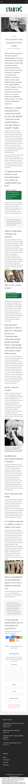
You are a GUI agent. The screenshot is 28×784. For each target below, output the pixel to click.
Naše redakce (6, 759)
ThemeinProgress (14, 776)
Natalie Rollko (18, 48)
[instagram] (15, 780)
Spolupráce (6, 765)
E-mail (14, 691)
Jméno (14, 684)
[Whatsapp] (21, 637)
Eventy (4, 757)
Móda (20, 646)
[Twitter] (10, 637)
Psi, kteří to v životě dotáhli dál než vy (12, 743)
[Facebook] (7, 637)
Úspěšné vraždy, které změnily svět (11, 730)
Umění (15, 648)
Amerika (11, 646)
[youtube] (12, 780)
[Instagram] (15, 637)
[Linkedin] (12, 637)
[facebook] (6, 780)
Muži (12, 648)
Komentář (14, 664)
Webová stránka (14, 698)
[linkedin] (9, 780)
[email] (18, 780)
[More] (13, 640)
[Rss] (21, 780)
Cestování (16, 646)
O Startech (5, 762)
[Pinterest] (18, 637)
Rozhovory (14, 36)
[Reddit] (11, 640)
